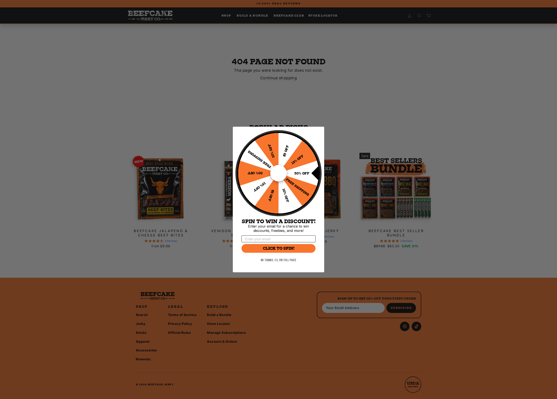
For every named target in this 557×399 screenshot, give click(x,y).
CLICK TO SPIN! (278, 248)
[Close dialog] (318, 132)
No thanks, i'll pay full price (278, 260)
